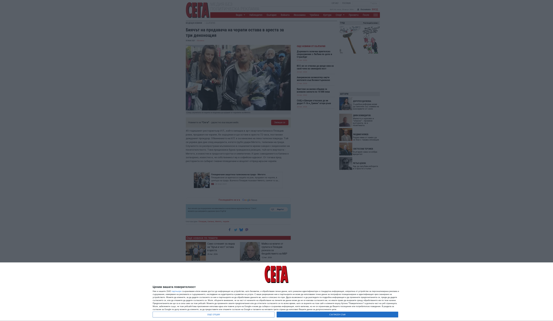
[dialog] (276, 292)
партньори (176, 291)
